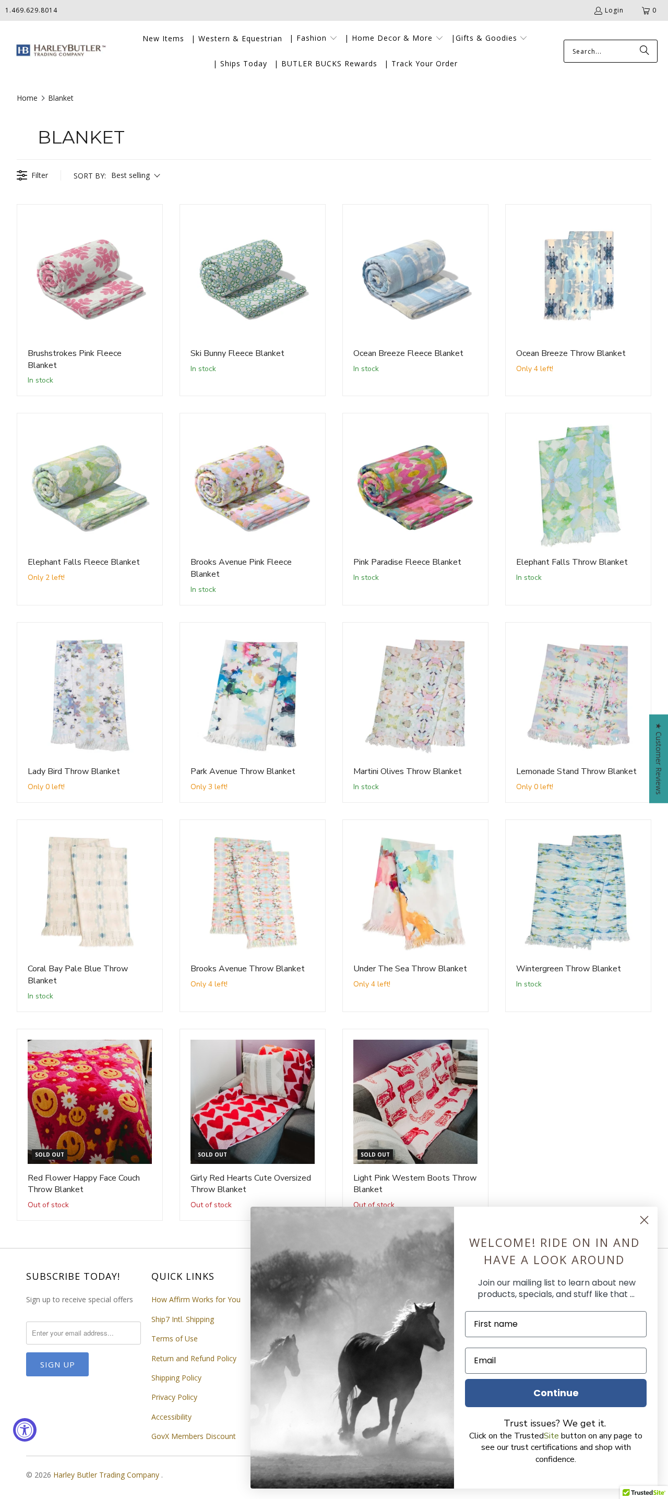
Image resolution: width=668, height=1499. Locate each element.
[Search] (644, 51)
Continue (556, 1392)
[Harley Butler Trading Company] (58, 51)
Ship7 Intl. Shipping (182, 1319)
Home (27, 98)
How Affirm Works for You (196, 1299)
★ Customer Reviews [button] (659, 759)
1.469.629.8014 (31, 10)
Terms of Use (174, 1338)
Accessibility (171, 1417)
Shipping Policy (176, 1378)
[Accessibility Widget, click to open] (25, 1430)
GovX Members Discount (193, 1436)
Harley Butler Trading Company (107, 1475)
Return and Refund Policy (193, 1358)
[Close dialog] (644, 1220)
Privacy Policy (174, 1397)
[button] (313, 38)
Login (614, 10)
